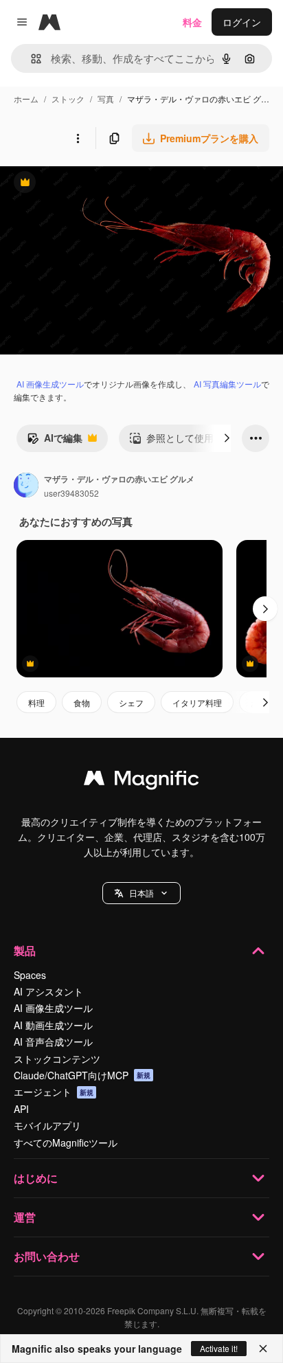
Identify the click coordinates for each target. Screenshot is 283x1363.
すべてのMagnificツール (65, 1142)
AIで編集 (54, 441)
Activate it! (219, 1348)
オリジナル (94, 184)
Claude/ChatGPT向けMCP (82, 1075)
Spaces (30, 975)
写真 (106, 98)
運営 (25, 1217)
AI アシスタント (48, 991)
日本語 (141, 893)
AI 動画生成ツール (53, 1025)
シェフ (131, 702)
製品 (25, 950)
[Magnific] (141, 781)
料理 (36, 702)
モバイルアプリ (47, 1125)
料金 (192, 22)
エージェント (53, 1092)
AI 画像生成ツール (50, 384)
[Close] (263, 1348)
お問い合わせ (47, 1256)
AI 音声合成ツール (53, 1041)
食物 (81, 702)
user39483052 (71, 493)
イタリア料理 (197, 702)
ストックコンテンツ (57, 1059)
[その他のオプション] (77, 138)
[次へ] (226, 438)
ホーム (26, 98)
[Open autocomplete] (30, 59)
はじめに (36, 1178)
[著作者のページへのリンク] (26, 486)
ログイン (242, 22)
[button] (141, 893)
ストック (68, 98)
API (21, 1109)
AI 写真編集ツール (227, 384)
